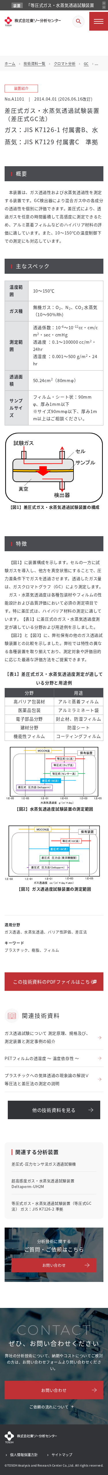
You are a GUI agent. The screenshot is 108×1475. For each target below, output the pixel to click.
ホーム (10, 63)
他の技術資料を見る (54, 1109)
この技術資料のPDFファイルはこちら (54, 981)
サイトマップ (62, 1454)
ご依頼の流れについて (49, 1406)
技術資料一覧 (35, 63)
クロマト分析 (65, 63)
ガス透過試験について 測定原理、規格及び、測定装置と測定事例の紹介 (47, 1037)
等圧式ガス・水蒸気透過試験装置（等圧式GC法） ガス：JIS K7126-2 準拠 (52, 1206)
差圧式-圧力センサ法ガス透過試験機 (44, 1164)
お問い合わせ (54, 1265)
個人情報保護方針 (24, 1454)
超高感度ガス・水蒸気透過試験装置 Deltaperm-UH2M (43, 1183)
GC (86, 63)
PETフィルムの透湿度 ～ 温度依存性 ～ (42, 1058)
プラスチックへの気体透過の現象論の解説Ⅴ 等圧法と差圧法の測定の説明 (47, 1079)
